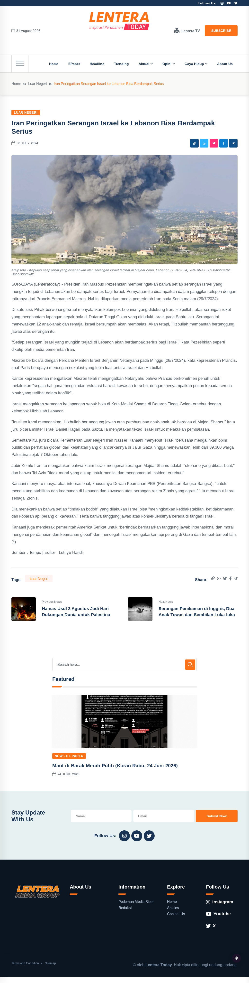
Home (54, 64)
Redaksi (125, 908)
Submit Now (217, 816)
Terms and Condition (25, 963)
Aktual (144, 64)
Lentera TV (190, 31)
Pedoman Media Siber (136, 902)
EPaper (74, 64)
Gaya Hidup (194, 64)
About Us (225, 64)
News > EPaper (69, 756)
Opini (166, 64)
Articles (173, 908)
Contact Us (176, 914)
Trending (121, 64)
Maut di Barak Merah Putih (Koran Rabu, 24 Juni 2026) (115, 765)
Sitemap (50, 963)
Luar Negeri (37, 84)
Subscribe (221, 31)
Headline (97, 64)
